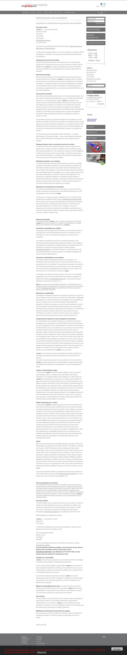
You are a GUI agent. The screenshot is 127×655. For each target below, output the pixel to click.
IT (104, 13)
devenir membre (93, 30)
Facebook (101, 4)
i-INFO (97, 6)
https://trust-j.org (50, 48)
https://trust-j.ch (40, 48)
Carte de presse (48, 12)
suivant (38, 468)
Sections (33, 12)
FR (101, 13)
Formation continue (93, 95)
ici (44, 56)
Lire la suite (100, 104)
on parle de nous (70, 12)
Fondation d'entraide (95, 43)
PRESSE (103, 6)
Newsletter (92, 132)
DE (98, 13)
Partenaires (92, 138)
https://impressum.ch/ (76, 46)
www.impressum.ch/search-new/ (72, 199)
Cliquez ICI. (42, 652)
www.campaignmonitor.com (57, 279)
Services (39, 12)
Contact (90, 127)
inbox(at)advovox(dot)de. (43, 545)
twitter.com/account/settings (68, 474)
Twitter (104, 4)
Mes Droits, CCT (58, 12)
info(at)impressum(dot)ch (43, 40)
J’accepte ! (117, 649)
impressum (25, 12)
